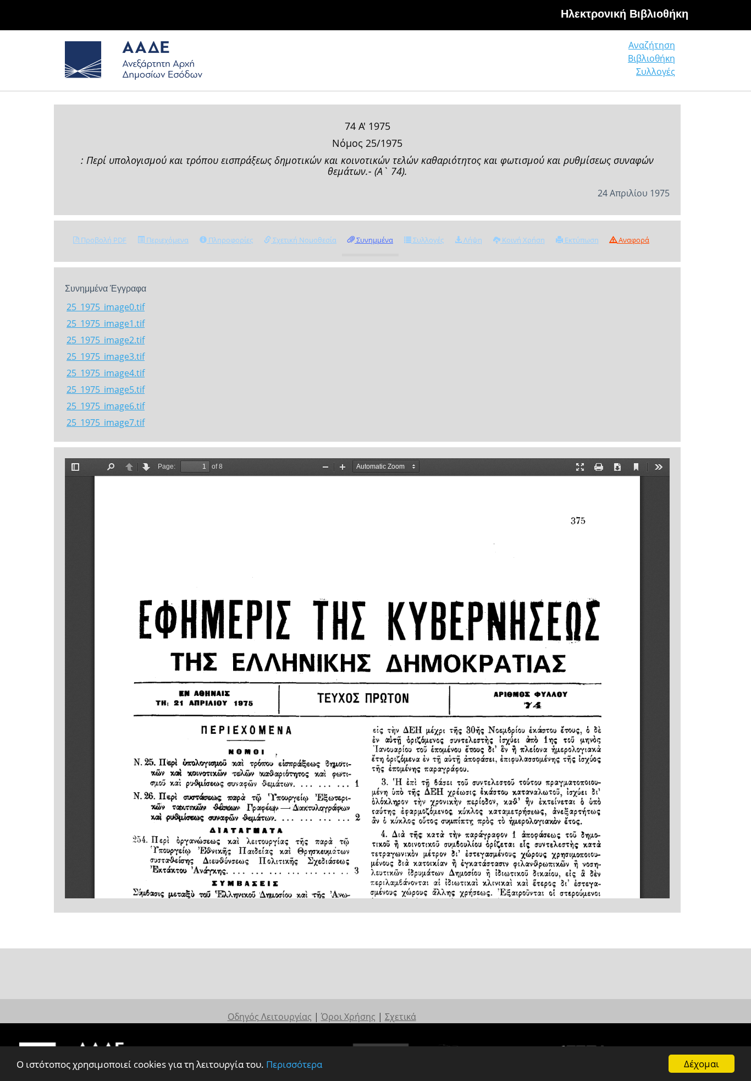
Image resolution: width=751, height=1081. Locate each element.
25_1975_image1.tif (106, 323)
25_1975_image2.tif (106, 340)
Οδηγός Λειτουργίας (270, 1017)
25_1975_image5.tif (106, 389)
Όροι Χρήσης (348, 1017)
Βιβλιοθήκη (651, 58)
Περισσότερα (294, 1064)
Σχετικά (400, 1017)
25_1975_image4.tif (106, 373)
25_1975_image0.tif (106, 307)
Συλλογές (655, 71)
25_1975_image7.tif (106, 422)
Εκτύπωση (581, 240)
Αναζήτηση (651, 45)
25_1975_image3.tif (106, 356)
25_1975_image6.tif (106, 406)
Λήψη (472, 240)
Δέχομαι (701, 1063)
